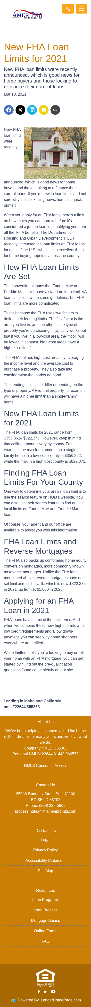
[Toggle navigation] (81, 9)
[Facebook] (39, 991)
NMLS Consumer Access (45, 766)
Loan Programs (45, 900)
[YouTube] (53, 991)
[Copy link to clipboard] (55, 110)
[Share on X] (20, 110)
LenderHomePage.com (61, 1000)
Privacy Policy (45, 850)
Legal (45, 840)
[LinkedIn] (45, 991)
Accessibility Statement (45, 860)
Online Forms (45, 931)
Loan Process (46, 910)
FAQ (46, 941)
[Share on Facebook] (9, 110)
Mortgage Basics (45, 920)
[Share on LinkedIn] (32, 110)
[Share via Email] (44, 110)
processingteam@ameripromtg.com (45, 811)
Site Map (45, 871)
